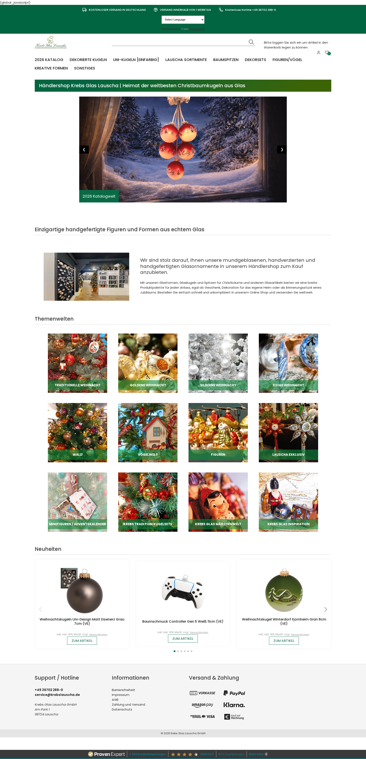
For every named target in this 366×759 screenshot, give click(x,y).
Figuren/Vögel (287, 59)
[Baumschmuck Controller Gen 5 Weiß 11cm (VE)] (183, 591)
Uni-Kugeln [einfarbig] (136, 59)
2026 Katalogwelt (99, 196)
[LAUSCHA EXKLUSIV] (288, 432)
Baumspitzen (225, 59)
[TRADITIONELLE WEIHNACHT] (77, 363)
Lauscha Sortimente (186, 59)
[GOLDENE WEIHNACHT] (147, 363)
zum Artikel (82, 640)
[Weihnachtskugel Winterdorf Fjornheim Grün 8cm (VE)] (284, 589)
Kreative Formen (51, 68)
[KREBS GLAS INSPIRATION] (288, 502)
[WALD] (77, 432)
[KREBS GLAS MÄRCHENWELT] (218, 502)
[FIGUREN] (218, 432)
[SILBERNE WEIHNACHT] (218, 363)
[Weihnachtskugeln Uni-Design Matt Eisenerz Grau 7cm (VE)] (81, 589)
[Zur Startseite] (52, 42)
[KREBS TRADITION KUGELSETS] (147, 502)
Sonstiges (84, 68)
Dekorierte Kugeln (88, 59)
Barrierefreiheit (123, 690)
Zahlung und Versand (128, 704)
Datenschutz (122, 709)
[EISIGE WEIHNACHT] (288, 363)
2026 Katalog (49, 59)
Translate (197, 29)
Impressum (120, 695)
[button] (174, 651)
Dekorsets (255, 59)
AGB (115, 699)
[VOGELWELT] (147, 432)
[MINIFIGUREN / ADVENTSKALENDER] (77, 502)
